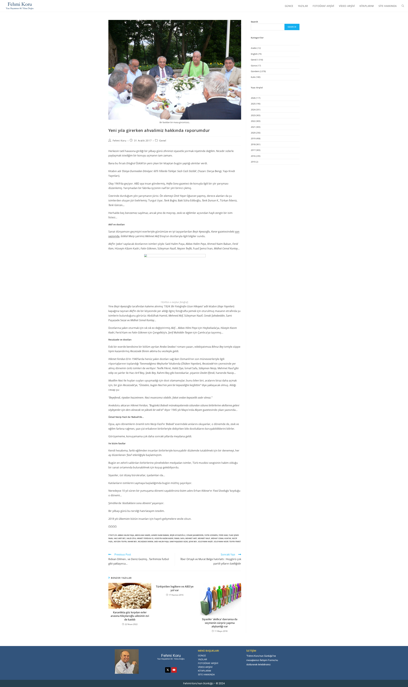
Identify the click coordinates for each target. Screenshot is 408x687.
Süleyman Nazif (205, 541)
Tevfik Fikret (235, 541)
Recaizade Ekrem (145, 541)
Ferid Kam (223, 535)
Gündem (255, 71)
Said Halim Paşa (161, 541)
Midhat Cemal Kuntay (221, 538)
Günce (254, 65)
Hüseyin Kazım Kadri (163, 538)
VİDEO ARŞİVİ (205, 667)
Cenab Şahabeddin (195, 535)
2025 (253, 103)
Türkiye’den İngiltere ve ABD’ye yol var (174, 588)
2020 (253, 132)
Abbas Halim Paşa (126, 535)
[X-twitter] (168, 670)
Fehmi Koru (119, 140)
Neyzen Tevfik (120, 541)
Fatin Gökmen (211, 535)
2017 (253, 150)
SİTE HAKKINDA (206, 674)
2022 (253, 121)
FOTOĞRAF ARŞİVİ (208, 663)
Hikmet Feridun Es (145, 538)
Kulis (253, 77)
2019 (253, 138)
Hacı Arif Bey (120, 538)
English (254, 53)
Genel (162, 140)
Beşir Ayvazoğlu (177, 535)
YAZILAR (202, 659)
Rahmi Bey (132, 541)
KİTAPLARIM (204, 670)
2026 (253, 97)
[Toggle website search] (402, 6)
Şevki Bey (193, 541)
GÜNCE (202, 655)
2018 (253, 144)
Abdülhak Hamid (142, 535)
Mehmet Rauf (204, 538)
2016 (253, 156)
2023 (253, 115)
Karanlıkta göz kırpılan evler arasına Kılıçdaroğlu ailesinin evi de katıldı (130, 616)
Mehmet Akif (191, 538)
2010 (253, 161)
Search (254, 21)
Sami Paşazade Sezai (179, 541)
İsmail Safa (179, 538)
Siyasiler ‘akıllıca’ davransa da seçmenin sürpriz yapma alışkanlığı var (219, 622)
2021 (253, 127)
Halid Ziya (131, 538)
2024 (253, 109)
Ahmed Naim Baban (160, 535)
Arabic (254, 48)
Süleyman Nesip (221, 541)
